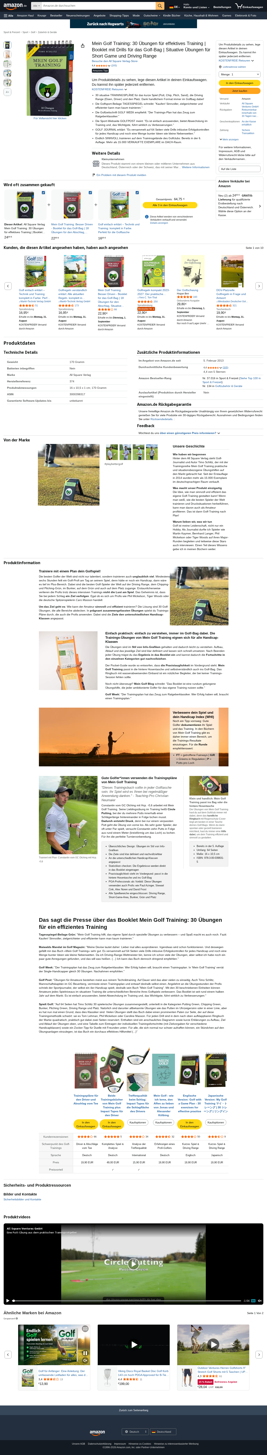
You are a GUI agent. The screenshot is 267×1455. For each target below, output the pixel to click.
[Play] (7, 1301)
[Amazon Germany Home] (97, 1433)
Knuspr (42, 15)
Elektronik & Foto (245, 15)
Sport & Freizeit (12, 32)
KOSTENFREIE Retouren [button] (235, 60)
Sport (25, 32)
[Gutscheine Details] (159, 15)
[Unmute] (260, 1301)
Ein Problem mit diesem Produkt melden (121, 175)
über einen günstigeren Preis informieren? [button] (188, 433)
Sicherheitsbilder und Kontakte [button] (22, 1199)
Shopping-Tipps (119, 15)
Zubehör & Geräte (47, 32)
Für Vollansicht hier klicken (50, 118)
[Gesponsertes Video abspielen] (133, 1344)
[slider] (126, 1300)
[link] (72, 204)
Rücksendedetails (161, 419)
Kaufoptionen (138, 1122)
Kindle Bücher (171, 15)
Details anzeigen (159, 223)
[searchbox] (99, 6)
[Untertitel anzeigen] (85, 1329)
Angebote (100, 15)
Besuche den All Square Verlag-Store (115, 61)
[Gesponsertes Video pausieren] (85, 1353)
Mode (136, 15)
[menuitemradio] (253, 1300)
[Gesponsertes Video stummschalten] (85, 1360)
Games (226, 15)
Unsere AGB (78, 1443)
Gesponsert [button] (9, 1318)
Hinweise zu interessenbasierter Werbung (176, 1443)
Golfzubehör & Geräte (228, 386)
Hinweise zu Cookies (140, 1443)
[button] (8, 15)
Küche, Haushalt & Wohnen (201, 15)
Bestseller (56, 15)
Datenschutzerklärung (99, 1443)
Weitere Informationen (196, 167)
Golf (33, 32)
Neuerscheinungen (78, 15)
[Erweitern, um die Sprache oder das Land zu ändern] (179, 7)
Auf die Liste (228, 168)
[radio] (7, 45)
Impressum (120, 1443)
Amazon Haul (25, 15)
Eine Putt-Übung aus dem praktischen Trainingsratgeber (42, 1232)
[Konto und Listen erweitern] (209, 7)
